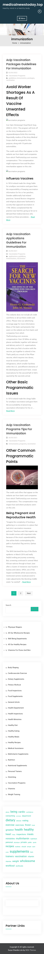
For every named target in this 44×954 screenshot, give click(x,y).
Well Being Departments (17, 639)
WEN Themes (30, 950)
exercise (10, 825)
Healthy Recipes (14, 742)
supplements (19, 851)
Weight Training (14, 794)
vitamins (8, 861)
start (33, 846)
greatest (10, 829)
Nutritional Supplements (17, 766)
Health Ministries (14, 719)
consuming (10, 816)
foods (33, 825)
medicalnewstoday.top (23, 4)
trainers (10, 856)
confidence (29, 812)
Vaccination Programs (17, 76)
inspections (21, 834)
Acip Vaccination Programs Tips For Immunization (19, 429)
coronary (18, 816)
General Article (14, 702)
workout (10, 865)
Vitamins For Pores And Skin (19, 650)
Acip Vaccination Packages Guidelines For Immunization (21, 64)
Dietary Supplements (16, 679)
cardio (21, 811)
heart (8, 834)
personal (9, 842)
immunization (22, 78)
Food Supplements (15, 696)
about (7, 812)
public (30, 842)
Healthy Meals (13, 737)
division (18, 821)
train (31, 852)
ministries (10, 838)
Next (29, 593)
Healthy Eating (13, 731)
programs (23, 444)
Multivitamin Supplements (18, 754)
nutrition (33, 839)
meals (30, 834)
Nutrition (11, 760)
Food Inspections (15, 691)
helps (13, 834)
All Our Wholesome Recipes (19, 633)
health (19, 829)
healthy (29, 829)
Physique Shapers (15, 627)
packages (30, 78)
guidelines (12, 78)
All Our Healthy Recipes (17, 644)
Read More (10, 411)
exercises (19, 825)
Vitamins (11, 789)
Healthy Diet (13, 725)
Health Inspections (15, 714)
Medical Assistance (15, 748)
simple (29, 846)
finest (28, 825)
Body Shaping (13, 667)
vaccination (10, 80)
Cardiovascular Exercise (17, 673)
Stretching (12, 777)
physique (17, 842)
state (7, 852)
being (13, 811)
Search (8, 605)
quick (34, 842)
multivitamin (22, 838)
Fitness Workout (14, 685)
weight (15, 861)
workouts (19, 866)
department (26, 816)
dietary (10, 820)
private (24, 842)
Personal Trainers (15, 771)
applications (13, 256)
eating (25, 820)
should (23, 846)
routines (17, 846)
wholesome (27, 861)
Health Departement (16, 708)
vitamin (31, 856)
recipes (10, 846)
